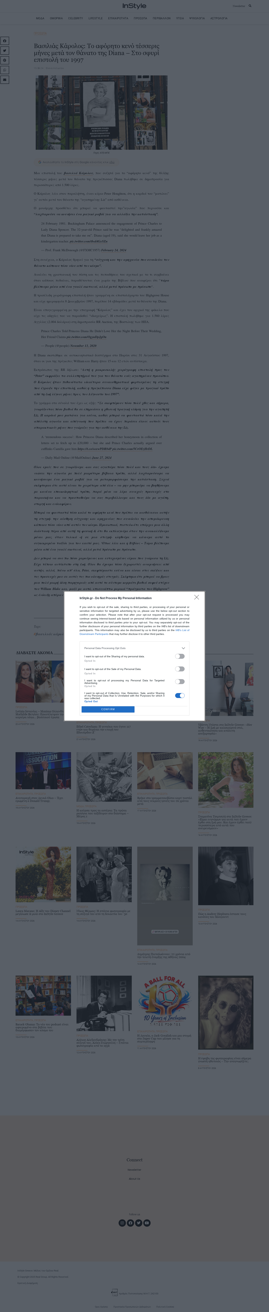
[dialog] (134, 656)
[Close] (197, 598)
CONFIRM (108, 709)
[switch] (180, 656)
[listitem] (134, 648)
